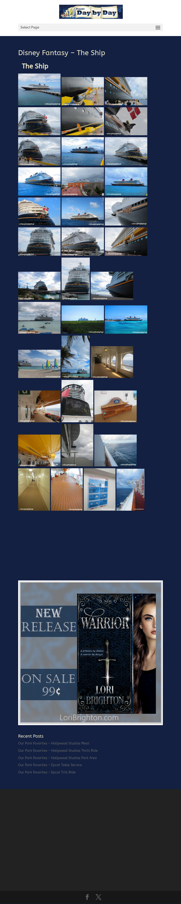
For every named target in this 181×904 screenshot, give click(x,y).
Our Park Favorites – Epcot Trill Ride (47, 772)
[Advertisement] (53, 542)
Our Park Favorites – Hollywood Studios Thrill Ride (58, 751)
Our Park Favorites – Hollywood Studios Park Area (57, 758)
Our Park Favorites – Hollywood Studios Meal (53, 743)
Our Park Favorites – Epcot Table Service (50, 765)
